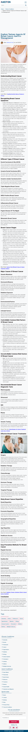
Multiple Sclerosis (11, 627)
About (4, 695)
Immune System (5, 624)
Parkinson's (15, 618)
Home (2, 9)
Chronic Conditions (9, 9)
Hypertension (4, 621)
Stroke (9, 618)
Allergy (17, 621)
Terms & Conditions (7, 707)
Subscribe (14, 722)
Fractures (5, 682)
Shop (4, 702)
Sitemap (5, 700)
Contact (5, 697)
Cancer (21, 618)
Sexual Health (6, 686)
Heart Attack (6, 672)
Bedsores (5, 679)
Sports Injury (6, 677)
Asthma (3, 627)
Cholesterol (13, 624)
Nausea (4, 684)
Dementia (3, 618)
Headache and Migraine (8, 689)
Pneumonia (5, 674)
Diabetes (12, 621)
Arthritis (20, 624)
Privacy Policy (6, 704)
